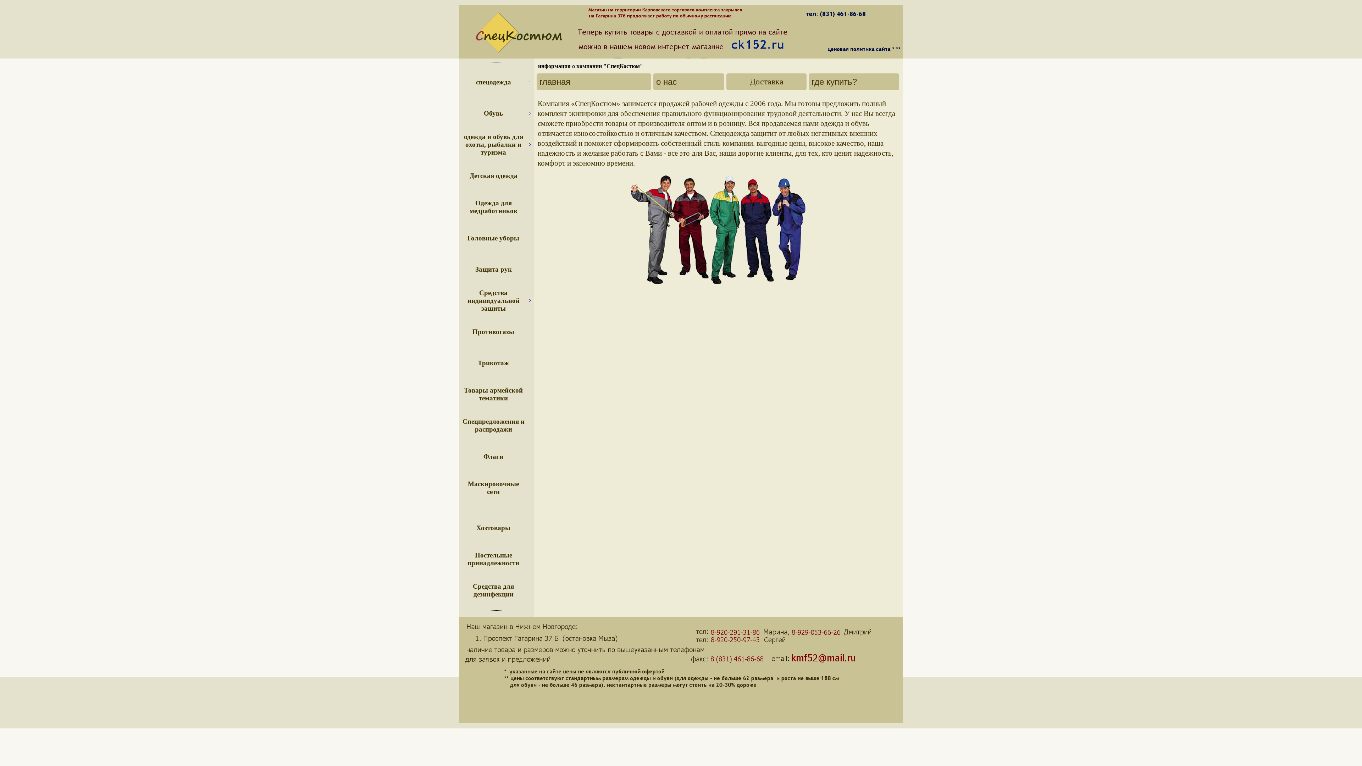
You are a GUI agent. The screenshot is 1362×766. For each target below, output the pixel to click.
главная (554, 82)
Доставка (767, 81)
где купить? (834, 82)
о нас (666, 82)
